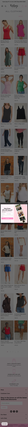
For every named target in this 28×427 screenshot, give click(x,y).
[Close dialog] (26, 205)
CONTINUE (7, 218)
